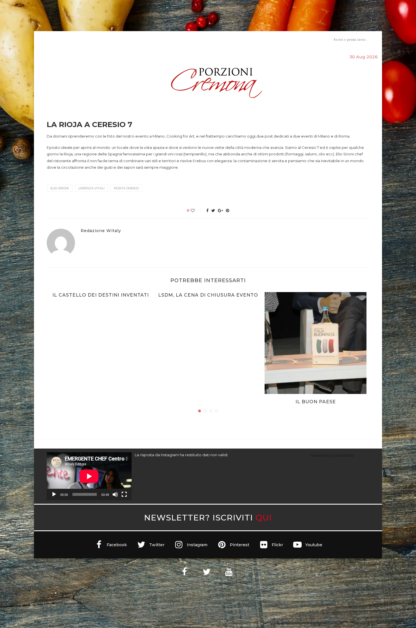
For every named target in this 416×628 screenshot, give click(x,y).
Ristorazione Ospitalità (148, 39)
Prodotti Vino (192, 39)
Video (255, 39)
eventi (109, 40)
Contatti (275, 39)
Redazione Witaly (101, 231)
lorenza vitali (91, 188)
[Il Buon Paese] (315, 343)
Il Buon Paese (315, 401)
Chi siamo (64, 40)
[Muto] (115, 494)
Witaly (90, 39)
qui (264, 517)
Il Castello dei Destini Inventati (100, 295)
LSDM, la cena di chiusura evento (208, 295)
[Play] (54, 494)
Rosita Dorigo (126, 188)
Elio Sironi (59, 188)
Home (43, 39)
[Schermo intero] (124, 494)
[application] (89, 476)
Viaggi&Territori (227, 39)
